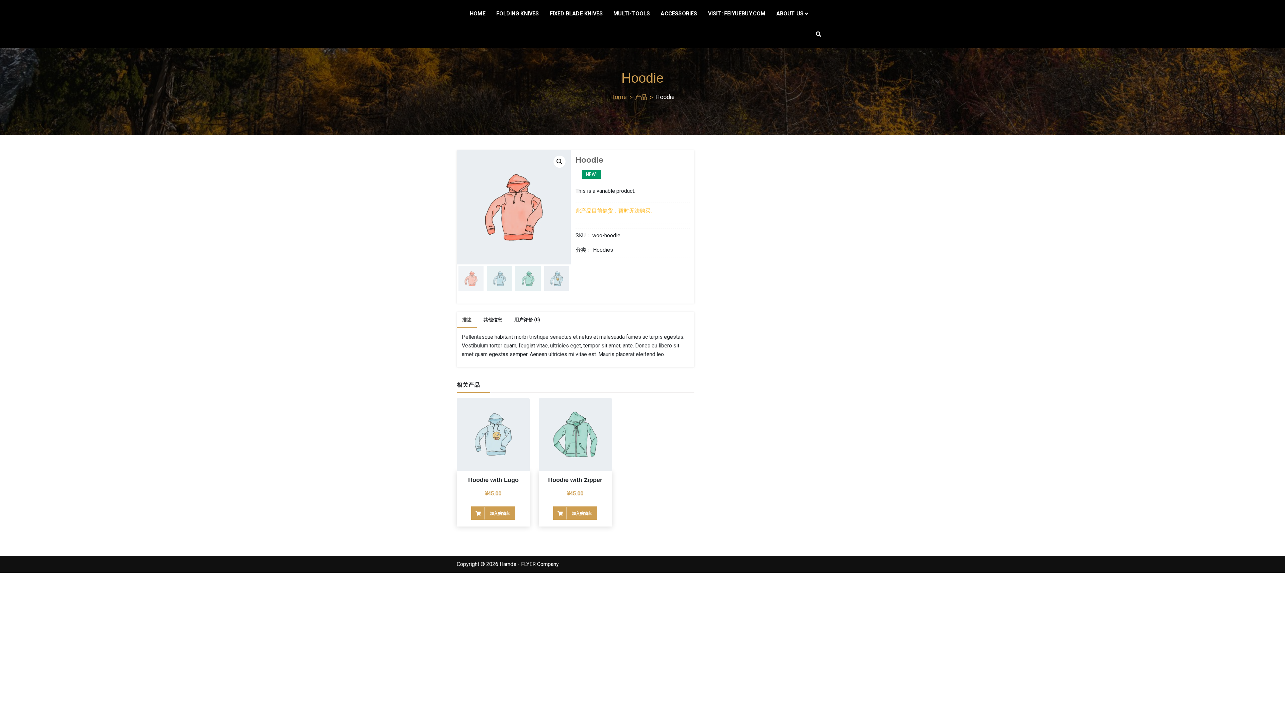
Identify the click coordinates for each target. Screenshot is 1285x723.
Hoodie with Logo (493, 480)
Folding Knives (517, 13)
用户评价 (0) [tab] (527, 319)
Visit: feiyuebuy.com (737, 13)
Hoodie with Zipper (575, 480)
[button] (559, 162)
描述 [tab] (467, 319)
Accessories (679, 13)
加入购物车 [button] (500, 513)
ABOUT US (790, 13)
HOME (478, 13)
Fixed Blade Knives (576, 13)
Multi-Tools (631, 13)
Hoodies (603, 250)
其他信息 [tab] (493, 319)
